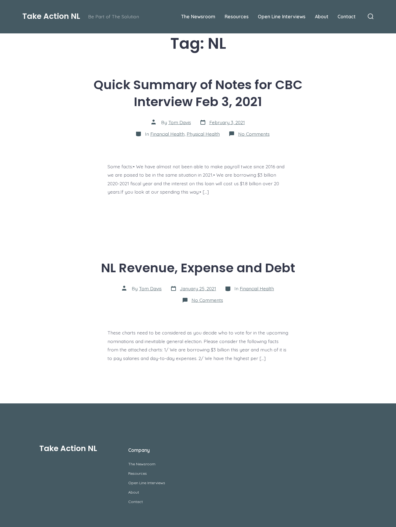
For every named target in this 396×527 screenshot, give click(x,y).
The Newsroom (198, 16)
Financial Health (167, 134)
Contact (347, 16)
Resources (237, 16)
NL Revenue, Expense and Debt (198, 268)
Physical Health (203, 134)
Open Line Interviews (281, 16)
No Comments (254, 134)
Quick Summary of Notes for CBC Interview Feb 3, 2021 (198, 93)
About (321, 16)
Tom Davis (179, 122)
